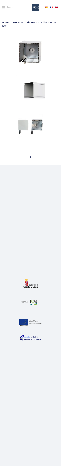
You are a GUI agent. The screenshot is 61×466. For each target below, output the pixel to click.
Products (18, 22)
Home (5, 22)
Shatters (32, 22)
